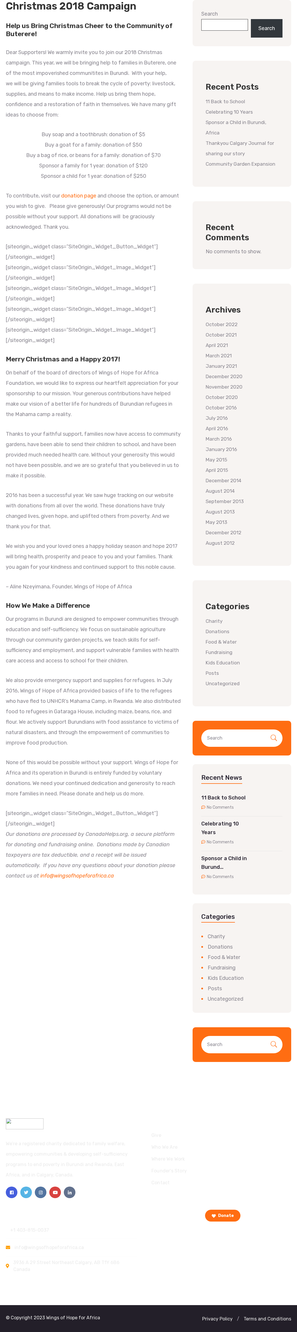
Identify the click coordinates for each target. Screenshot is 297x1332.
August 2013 (220, 512)
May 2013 (216, 522)
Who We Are (164, 1147)
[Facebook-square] (11, 1192)
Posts (212, 673)
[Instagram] (40, 1192)
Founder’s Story (169, 1171)
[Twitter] (26, 1192)
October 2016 (221, 408)
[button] (238, 1319)
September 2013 (225, 501)
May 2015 (216, 460)
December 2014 (223, 480)
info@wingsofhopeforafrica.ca (77, 876)
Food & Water (221, 642)
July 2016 (217, 418)
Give (156, 1135)
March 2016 (219, 439)
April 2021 (217, 345)
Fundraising (219, 652)
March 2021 (219, 356)
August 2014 (220, 491)
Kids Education (223, 663)
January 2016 (221, 449)
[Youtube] (55, 1192)
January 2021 (221, 366)
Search (209, 14)
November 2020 (224, 387)
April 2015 (217, 470)
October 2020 (222, 397)
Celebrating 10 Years (229, 112)
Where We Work (168, 1159)
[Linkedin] (69, 1192)
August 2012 (220, 543)
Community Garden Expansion (240, 164)
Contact (160, 1182)
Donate (225, 1215)
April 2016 (217, 428)
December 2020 (224, 376)
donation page (78, 196)
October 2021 (221, 335)
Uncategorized (223, 683)
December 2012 (223, 532)
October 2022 (222, 324)
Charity (214, 621)
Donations (217, 631)
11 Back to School (225, 101)
